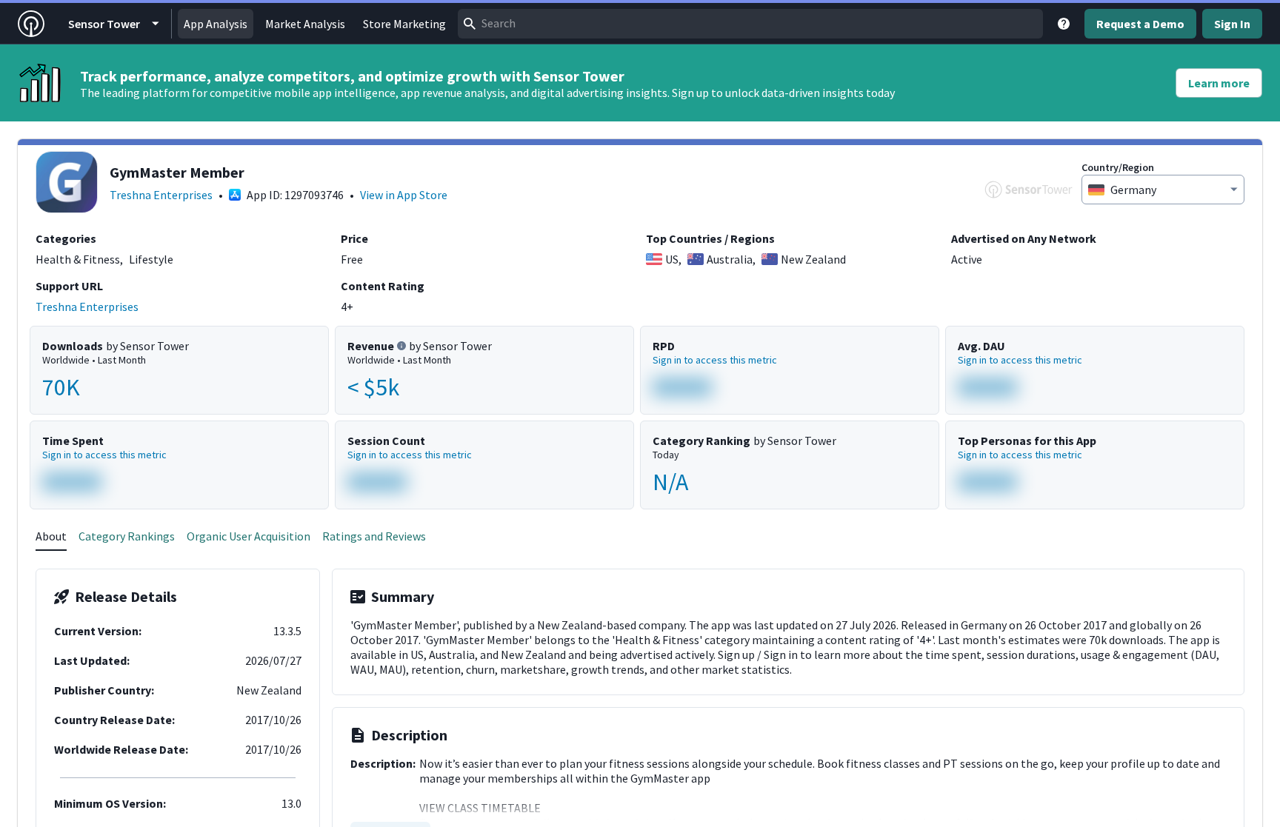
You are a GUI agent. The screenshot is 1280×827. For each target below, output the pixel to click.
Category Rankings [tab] (127, 536)
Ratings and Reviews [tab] (374, 536)
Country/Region (1117, 167)
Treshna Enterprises (161, 194)
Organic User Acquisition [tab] (248, 536)
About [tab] (51, 536)
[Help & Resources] (1064, 23)
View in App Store (403, 194)
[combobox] (750, 23)
